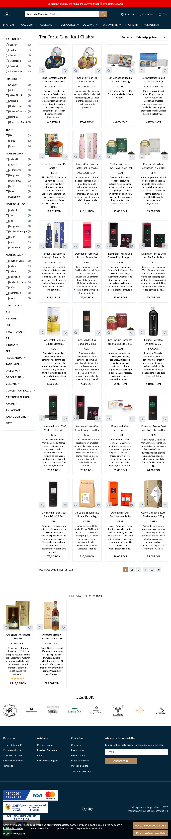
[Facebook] (85, 809)
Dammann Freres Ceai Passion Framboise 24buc (87, 255)
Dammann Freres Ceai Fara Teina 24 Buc (54, 514)
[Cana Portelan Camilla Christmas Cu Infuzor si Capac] (53, 59)
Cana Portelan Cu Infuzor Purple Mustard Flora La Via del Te (87, 79)
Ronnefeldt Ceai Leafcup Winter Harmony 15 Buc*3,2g (120, 428)
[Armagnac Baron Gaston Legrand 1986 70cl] (51, 615)
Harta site (8, 765)
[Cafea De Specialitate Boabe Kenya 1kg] (87, 493)
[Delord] (10, 716)
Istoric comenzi (79, 755)
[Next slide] (162, 710)
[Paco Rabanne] (31, 716)
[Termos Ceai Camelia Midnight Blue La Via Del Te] (53, 234)
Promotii (131, 24)
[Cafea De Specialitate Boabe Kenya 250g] (153, 493)
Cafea (87, 521)
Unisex (13, 146)
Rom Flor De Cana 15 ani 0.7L (54, 165)
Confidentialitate (12, 750)
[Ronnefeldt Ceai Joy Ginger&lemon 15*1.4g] (53, 321)
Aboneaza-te (120, 760)
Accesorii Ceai (53, 86)
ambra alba (15, 271)
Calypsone (15, 196)
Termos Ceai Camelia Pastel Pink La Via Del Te (87, 166)
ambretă (13, 159)
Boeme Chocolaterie (18, 111)
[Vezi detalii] (42, 70)
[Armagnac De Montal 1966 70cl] (18, 615)
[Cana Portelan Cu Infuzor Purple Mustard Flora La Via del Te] (87, 59)
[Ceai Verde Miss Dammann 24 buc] (87, 321)
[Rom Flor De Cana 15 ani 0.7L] (53, 145)
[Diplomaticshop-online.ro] (7, 14)
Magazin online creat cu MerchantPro (148, 810)
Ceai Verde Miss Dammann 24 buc (86, 341)
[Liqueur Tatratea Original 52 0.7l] (153, 321)
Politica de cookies (13, 828)
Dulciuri (88, 24)
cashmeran (15, 292)
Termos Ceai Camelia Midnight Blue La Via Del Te (53, 255)
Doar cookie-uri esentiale (150, 833)
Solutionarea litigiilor (47, 760)
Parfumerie (110, 24)
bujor (12, 186)
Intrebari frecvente (47, 750)
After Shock (15, 95)
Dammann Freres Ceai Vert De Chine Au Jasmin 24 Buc (54, 428)
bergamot (14, 175)
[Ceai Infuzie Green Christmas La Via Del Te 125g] (120, 145)
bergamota (15, 180)
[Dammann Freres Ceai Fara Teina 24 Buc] (53, 493)
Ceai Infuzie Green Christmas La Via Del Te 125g (120, 166)
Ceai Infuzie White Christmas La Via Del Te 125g (153, 166)
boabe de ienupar (18, 231)
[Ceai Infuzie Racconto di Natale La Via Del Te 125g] (120, 321)
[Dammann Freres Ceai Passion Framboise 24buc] (87, 234)
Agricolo (14, 100)
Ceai (120, 86)
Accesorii (46, 24)
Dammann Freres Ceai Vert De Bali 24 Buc (153, 255)
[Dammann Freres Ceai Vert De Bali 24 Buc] (153, 234)
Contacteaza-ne (45, 745)
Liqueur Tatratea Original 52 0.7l (153, 341)
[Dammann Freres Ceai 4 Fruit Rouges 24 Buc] (87, 407)
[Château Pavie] (75, 716)
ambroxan (14, 276)
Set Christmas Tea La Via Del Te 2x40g (153, 79)
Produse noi (150, 24)
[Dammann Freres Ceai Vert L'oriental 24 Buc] (153, 407)
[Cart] (163, 14)
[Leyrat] (53, 716)
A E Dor (13, 84)
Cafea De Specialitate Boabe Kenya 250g (153, 514)
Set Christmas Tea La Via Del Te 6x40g (120, 79)
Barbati (13, 135)
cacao (12, 242)
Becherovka (15, 106)
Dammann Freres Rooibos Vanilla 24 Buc (120, 514)
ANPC (40, 755)
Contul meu (77, 745)
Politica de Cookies (13, 760)
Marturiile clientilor (13, 755)
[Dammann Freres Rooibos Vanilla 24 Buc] (120, 493)
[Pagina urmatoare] (165, 569)
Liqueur (153, 348)
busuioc (13, 191)
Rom (54, 172)
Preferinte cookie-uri (14, 833)
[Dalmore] (118, 716)
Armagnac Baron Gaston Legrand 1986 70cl (52, 636)
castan (12, 298)
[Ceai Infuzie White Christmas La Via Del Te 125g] (153, 145)
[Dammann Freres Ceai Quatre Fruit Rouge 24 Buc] (120, 234)
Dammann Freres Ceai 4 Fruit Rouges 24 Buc (87, 428)
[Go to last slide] (8, 710)
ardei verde (15, 170)
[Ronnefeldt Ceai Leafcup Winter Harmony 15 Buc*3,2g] (120, 407)
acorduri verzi (16, 260)
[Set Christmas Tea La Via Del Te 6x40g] (120, 59)
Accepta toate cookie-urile (150, 825)
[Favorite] (127, 14)
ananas (13, 164)
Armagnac (18, 643)
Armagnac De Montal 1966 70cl (18, 636)
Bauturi (8, 24)
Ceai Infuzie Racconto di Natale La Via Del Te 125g (120, 342)
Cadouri (27, 24)
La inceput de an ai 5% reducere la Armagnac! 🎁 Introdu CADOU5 (86, 3)
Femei (12, 140)
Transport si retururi (81, 770)
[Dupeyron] (139, 716)
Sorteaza (127, 37)
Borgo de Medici (18, 122)
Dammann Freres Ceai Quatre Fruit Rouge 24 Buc (120, 255)
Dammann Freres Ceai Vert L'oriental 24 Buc (153, 428)
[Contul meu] (146, 14)
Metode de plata (79, 765)
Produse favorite (80, 760)
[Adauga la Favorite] (65, 70)
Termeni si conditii (12, 745)
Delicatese (68, 24)
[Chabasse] (161, 716)
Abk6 (12, 90)
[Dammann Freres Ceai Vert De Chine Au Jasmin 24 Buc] (53, 407)
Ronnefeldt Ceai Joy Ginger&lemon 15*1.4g (54, 342)
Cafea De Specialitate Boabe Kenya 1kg (87, 514)
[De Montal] (96, 716)
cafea (12, 287)
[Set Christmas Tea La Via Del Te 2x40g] (153, 59)
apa (11, 220)
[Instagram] (91, 809)
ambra (12, 266)
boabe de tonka (17, 282)
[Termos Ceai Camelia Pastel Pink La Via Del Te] (87, 145)
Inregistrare (77, 750)
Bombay (13, 116)
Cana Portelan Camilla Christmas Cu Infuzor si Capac (53, 79)
